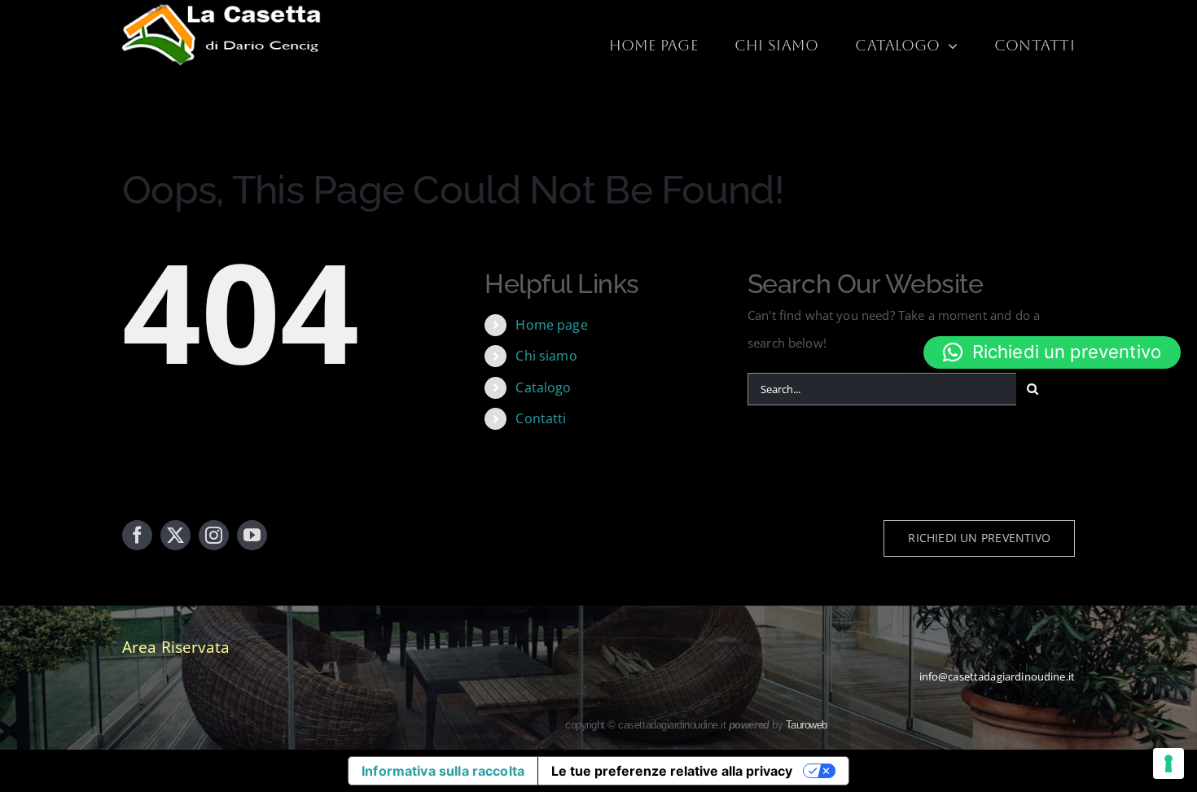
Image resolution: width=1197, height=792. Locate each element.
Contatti (540, 418)
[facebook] (137, 535)
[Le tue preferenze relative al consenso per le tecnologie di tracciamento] (1168, 763)
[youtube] (252, 535)
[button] (1052, 352)
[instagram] (214, 535)
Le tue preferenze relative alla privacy (671, 771)
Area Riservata (176, 647)
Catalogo (543, 387)
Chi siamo (546, 356)
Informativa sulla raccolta (443, 771)
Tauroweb (806, 725)
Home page (551, 325)
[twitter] (175, 535)
